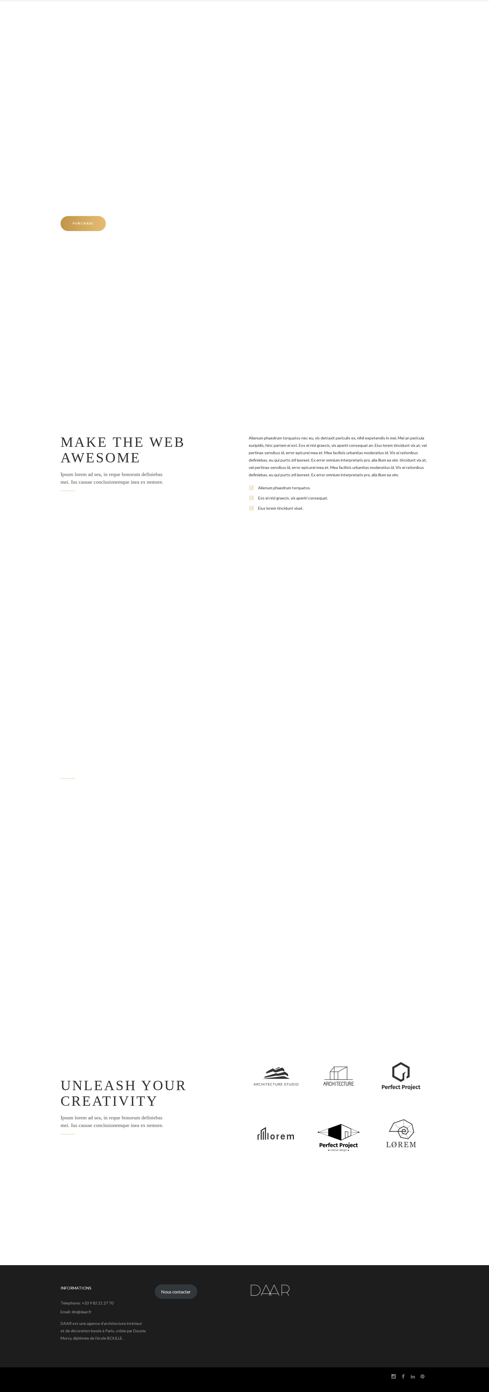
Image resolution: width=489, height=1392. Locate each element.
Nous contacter (176, 1291)
